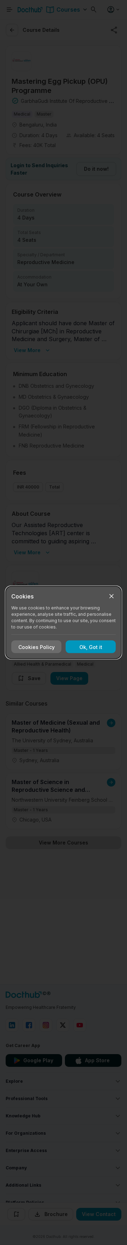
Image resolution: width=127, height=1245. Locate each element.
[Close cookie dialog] (111, 596)
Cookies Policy (36, 647)
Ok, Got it (90, 647)
